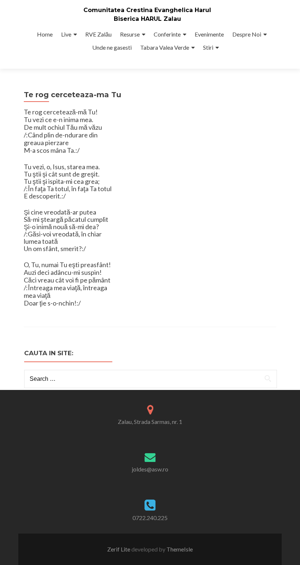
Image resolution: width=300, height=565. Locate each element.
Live (66, 34)
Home (45, 34)
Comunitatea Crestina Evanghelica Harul (147, 10)
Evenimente (209, 34)
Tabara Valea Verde (164, 47)
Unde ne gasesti (112, 47)
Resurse (130, 34)
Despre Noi (246, 34)
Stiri (208, 47)
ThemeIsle (179, 549)
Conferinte (167, 34)
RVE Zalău (98, 34)
